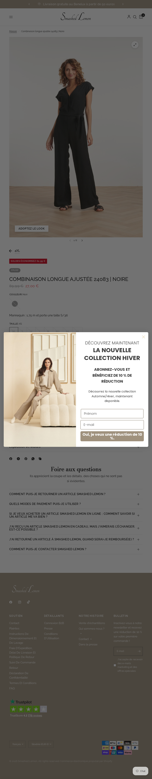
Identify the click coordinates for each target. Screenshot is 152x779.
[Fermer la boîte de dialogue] (143, 337)
